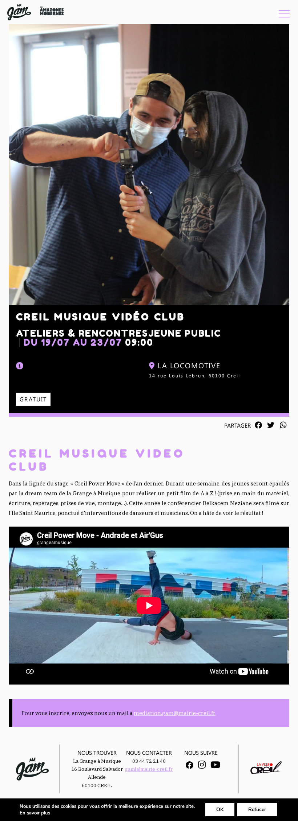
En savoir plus (35, 813)
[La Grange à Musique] (19, 12)
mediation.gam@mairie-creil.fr (175, 713)
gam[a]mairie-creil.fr (149, 769)
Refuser (257, 809)
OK (220, 809)
